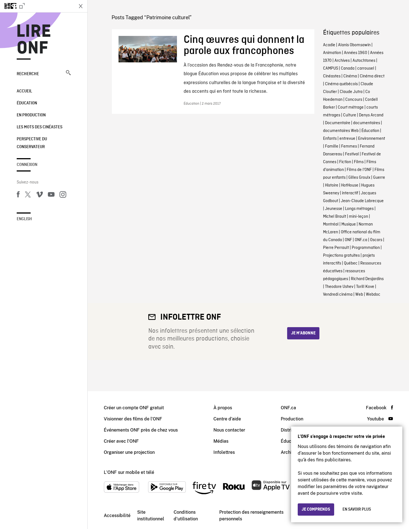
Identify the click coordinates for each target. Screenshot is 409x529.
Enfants (330, 138)
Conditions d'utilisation (186, 515)
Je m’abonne (303, 333)
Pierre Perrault (336, 248)
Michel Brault (334, 216)
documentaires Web (341, 131)
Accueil (24, 91)
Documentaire (337, 123)
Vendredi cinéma (338, 294)
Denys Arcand (371, 115)
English (24, 219)
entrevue (347, 138)
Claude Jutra (351, 92)
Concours (353, 99)
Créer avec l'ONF (121, 441)
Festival (352, 154)
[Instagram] (63, 195)
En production (31, 115)
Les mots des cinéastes (39, 127)
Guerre (379, 177)
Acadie (329, 45)
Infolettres (224, 452)
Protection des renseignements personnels (251, 515)
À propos (222, 407)
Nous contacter (229, 430)
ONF (348, 240)
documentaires (366, 123)
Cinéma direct (372, 76)
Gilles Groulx (359, 177)
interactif (350, 193)
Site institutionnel (150, 515)
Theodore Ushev (339, 287)
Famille (331, 146)
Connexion (27, 165)
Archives (342, 60)
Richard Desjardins (367, 279)
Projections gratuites (341, 255)
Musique (348, 224)
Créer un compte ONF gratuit (134, 407)
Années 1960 (355, 53)
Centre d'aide (227, 419)
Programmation (366, 248)
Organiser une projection (129, 452)
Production (292, 419)
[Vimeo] (39, 195)
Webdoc (373, 294)
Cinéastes (332, 76)
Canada (347, 68)
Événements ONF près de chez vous (141, 430)
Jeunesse (333, 209)
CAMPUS (330, 68)
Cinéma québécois (341, 84)
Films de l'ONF (359, 170)
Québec (351, 263)
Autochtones (364, 60)
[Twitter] (27, 195)
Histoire (331, 185)
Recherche (28, 74)
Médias (220, 441)
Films (359, 162)
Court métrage (351, 107)
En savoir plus (357, 509)
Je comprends (316, 509)
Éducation (27, 103)
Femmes (349, 146)
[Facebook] (18, 195)
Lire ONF (34, 40)
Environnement (371, 138)
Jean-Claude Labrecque (362, 201)
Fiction (345, 162)
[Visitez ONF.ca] (36, 6)
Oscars (376, 240)
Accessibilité (117, 515)
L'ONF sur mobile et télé (129, 472)
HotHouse (349, 185)
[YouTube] (51, 195)
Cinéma (350, 76)
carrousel (365, 68)
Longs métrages (359, 209)
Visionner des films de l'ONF (133, 419)
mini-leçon (358, 216)
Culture (349, 115)
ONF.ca (361, 240)
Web (359, 294)
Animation (332, 53)
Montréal (331, 224)
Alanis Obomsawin (354, 45)
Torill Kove (365, 287)
